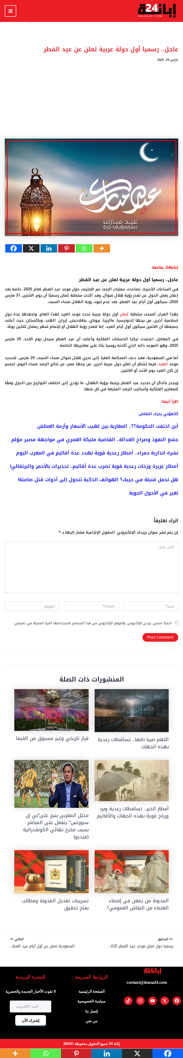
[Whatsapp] (84, 248)
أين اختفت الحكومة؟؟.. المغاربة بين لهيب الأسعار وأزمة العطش (107, 426)
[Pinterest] (66, 248)
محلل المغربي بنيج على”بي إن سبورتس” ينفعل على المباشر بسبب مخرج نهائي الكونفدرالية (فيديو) (56, 826)
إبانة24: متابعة (165, 267)
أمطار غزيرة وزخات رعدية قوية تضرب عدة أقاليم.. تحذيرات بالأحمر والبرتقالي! (94, 466)
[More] (101, 248)
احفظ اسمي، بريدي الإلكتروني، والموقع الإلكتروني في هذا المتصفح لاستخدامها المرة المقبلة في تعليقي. (93, 623)
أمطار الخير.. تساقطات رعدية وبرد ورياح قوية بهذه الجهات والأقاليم (133, 812)
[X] (31, 248)
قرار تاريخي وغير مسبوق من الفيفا (52, 738)
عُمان (124, 314)
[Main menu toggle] (10, 11)
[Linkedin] (49, 248)
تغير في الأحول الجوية (153, 492)
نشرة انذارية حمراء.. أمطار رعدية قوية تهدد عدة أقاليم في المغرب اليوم (97, 452)
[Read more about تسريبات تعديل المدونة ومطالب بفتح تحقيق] (51, 871)
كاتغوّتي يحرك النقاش (158, 414)
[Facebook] (13, 248)
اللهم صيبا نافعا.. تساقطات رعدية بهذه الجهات (133, 743)
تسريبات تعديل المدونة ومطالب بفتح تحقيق (55, 904)
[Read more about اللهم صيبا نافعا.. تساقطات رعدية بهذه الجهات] (132, 710)
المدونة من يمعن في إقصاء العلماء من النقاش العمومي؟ (138, 904)
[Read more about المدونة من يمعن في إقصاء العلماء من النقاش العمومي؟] (132, 871)
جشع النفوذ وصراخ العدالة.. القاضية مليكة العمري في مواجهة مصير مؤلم (94, 439)
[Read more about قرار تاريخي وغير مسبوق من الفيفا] (51, 710)
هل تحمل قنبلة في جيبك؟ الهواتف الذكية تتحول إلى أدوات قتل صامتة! (98, 479)
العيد (163, 364)
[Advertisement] (91, 100)
